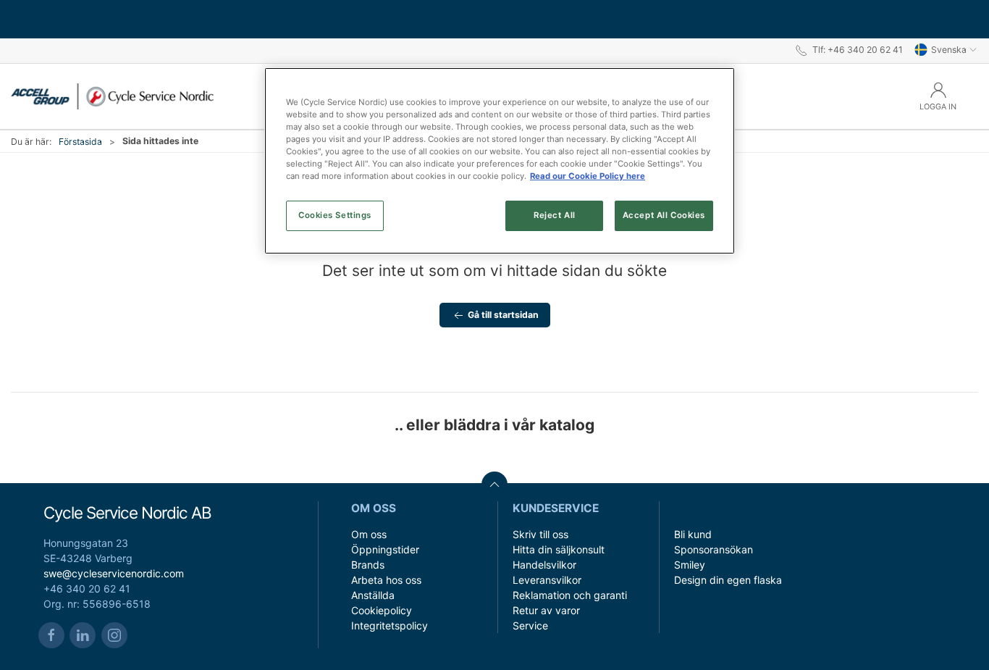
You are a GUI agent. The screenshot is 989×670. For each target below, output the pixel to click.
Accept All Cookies (664, 215)
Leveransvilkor (547, 580)
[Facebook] (51, 635)
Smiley (689, 564)
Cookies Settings (334, 215)
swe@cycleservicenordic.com (113, 573)
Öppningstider (385, 549)
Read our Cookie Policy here (587, 176)
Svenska (949, 49)
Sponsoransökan (713, 549)
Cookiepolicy (381, 610)
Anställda (373, 595)
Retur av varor (546, 610)
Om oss (369, 534)
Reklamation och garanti (570, 595)
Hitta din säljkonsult (559, 549)
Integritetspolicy (389, 625)
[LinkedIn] (83, 635)
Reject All (555, 215)
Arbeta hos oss (386, 580)
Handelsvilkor (544, 564)
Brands (367, 564)
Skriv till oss (540, 534)
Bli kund (693, 534)
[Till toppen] (494, 485)
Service (530, 625)
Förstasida (80, 141)
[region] (499, 160)
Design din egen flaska (728, 580)
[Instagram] (114, 635)
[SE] (112, 96)
